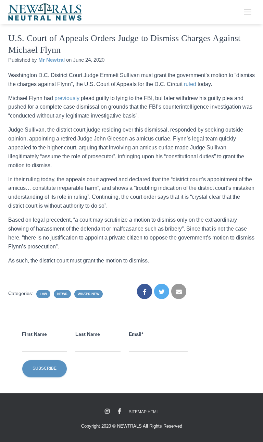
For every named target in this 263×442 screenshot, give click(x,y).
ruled (191, 84)
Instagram (107, 411)
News (62, 294)
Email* (136, 334)
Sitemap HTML (144, 411)
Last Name (87, 334)
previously (66, 98)
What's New (88, 294)
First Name (34, 334)
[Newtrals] (47, 12)
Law (43, 294)
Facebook (119, 411)
